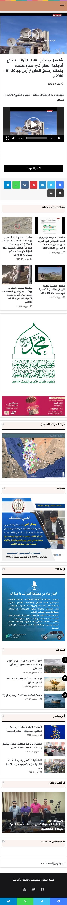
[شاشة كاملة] (8, 138)
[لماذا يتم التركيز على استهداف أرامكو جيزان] (54, 684)
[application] (33, 124)
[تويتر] (51, 185)
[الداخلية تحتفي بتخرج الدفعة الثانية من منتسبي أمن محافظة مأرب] (54, 766)
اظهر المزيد (34, 168)
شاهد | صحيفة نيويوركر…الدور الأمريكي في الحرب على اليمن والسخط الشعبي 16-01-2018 (51, 242)
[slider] (36, 138)
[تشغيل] (59, 138)
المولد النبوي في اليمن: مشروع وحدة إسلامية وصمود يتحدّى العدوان (24, 665)
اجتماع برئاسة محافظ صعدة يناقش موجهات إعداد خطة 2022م (22, 746)
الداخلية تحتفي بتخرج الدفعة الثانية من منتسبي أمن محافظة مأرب (24, 764)
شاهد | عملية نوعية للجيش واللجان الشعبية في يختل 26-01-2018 (52, 289)
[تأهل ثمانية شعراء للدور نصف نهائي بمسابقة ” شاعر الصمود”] (54, 732)
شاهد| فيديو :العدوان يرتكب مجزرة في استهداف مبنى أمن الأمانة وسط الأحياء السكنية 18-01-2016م (17, 295)
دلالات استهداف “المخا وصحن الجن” (22, 695)
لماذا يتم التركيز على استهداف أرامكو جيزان (24, 681)
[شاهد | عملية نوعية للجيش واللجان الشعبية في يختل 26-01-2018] (50, 273)
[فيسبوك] (60, 185)
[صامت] (14, 138)
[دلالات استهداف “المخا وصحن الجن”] (54, 701)
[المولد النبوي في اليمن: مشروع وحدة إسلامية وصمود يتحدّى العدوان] (54, 666)
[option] (33, 812)
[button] (33, 124)
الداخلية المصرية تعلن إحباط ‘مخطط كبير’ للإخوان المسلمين (36, 826)
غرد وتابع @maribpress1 (53, 864)
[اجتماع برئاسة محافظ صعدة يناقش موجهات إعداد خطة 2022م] (54, 749)
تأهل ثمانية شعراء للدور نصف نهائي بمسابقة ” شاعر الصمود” (24, 729)
